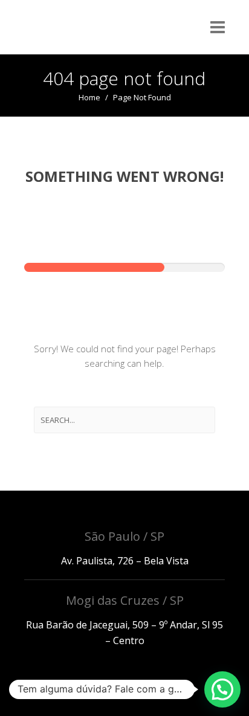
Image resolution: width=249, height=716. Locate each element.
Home (89, 97)
